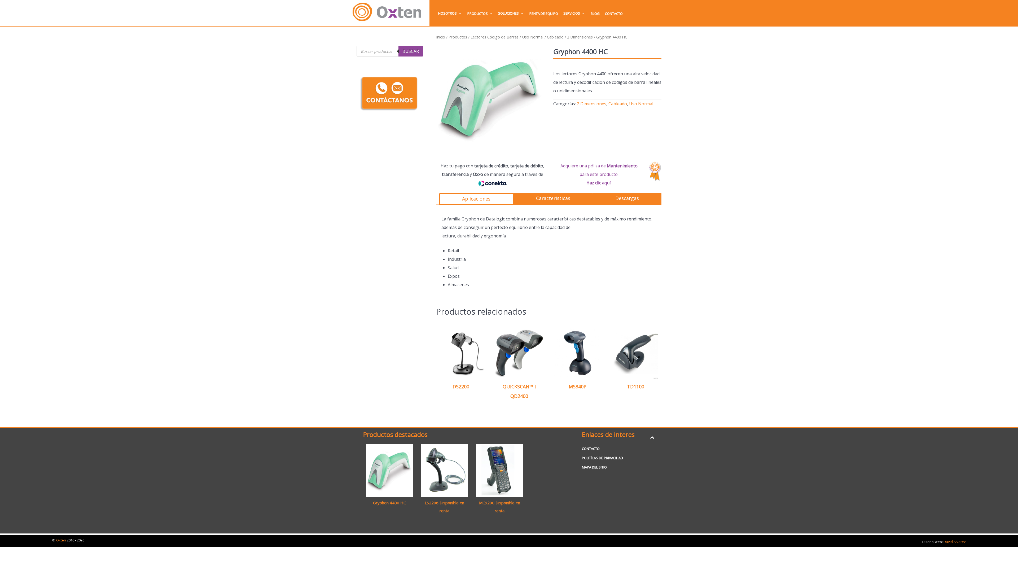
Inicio (440, 37)
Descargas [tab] (627, 198)
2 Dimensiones (580, 37)
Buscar (410, 51)
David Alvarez (955, 541)
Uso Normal (532, 37)
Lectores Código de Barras (495, 37)
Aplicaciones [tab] (476, 199)
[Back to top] (652, 437)
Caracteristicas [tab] (553, 198)
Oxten (61, 540)
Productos (458, 37)
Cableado (555, 37)
